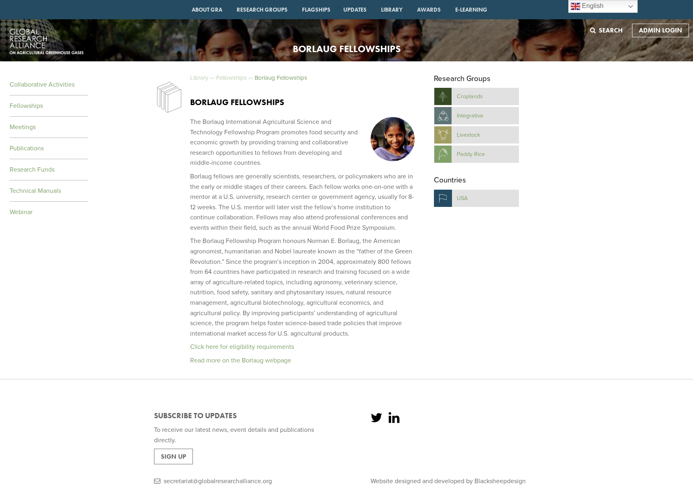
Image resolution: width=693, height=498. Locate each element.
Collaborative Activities (42, 85)
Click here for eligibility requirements (242, 347)
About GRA (207, 9)
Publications (27, 148)
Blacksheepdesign (500, 481)
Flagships (316, 9)
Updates (355, 9)
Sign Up (173, 456)
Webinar (21, 212)
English (592, 5)
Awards (429, 9)
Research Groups (262, 9)
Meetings (23, 127)
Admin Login (660, 30)
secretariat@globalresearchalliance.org (218, 481)
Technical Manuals (35, 191)
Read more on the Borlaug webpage (240, 360)
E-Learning (471, 9)
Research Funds (32, 170)
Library (392, 9)
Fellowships (26, 106)
